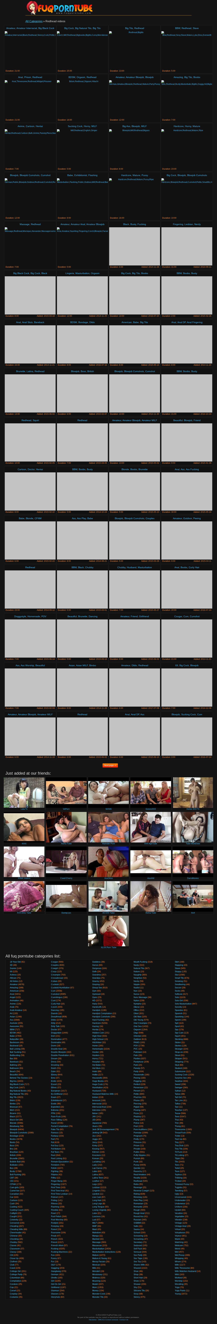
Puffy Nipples (140, 1155)
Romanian (138, 1203)
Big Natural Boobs (18, 1091)
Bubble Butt (15, 1161)
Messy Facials (98, 1261)
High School (98, 1039)
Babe (70, 175)
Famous (54, 1132)
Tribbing (178, 1178)
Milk (94, 1268)
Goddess (96, 962)
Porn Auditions (140, 1129)
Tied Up (178, 1139)
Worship (178, 1281)
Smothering (180, 984)
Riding (137, 1194)
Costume (14, 1297)
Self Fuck (138, 1249)
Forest (54, 1229)
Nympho (137, 1004)
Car (11, 1197)
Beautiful (178, 420)
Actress (13, 975)
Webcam (179, 1245)
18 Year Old (15, 962)
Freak (53, 1236)
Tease (177, 1113)
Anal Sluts (27, 322)
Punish (137, 1158)
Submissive (180, 1071)
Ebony (54, 1074)
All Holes (14, 981)
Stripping (179, 1062)
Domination (56, 1039)
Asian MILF (82, 665)
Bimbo (92, 665)
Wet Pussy (179, 1255)
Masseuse (97, 1245)
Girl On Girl (56, 1284)
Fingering (178, 224)
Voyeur (178, 1236)
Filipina (54, 1174)
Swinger (178, 1087)
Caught (13, 1216)
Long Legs (97, 1203)
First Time (55, 1187)
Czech (54, 1007)
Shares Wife (139, 1265)
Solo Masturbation (183, 1004)
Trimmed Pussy (182, 1184)
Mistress (96, 1278)
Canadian (14, 1194)
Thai (177, 1120)
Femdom (55, 1165)
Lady (94, 1165)
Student (178, 1068)
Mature (196, 126)
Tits (176, 1161)
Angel (12, 997)
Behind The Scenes (19, 1078)
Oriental (137, 1036)
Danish (54, 1013)
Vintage (178, 1223)
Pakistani (138, 1052)
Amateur (10, 28)
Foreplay (55, 1226)
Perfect (137, 1084)
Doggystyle (20, 616)
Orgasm (81, 77)
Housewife (97, 1078)
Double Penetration (60, 1055)
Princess (138, 1142)
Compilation (15, 1281)
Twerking (179, 1190)
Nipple (137, 984)
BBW (177, 28)
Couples (150, 518)
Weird (177, 1249)
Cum (186, 616)
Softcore (178, 994)
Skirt (177, 962)
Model (95, 1284)
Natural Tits (139, 968)
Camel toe (14, 1190)
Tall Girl (178, 1097)
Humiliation (97, 1087)
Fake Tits (55, 1129)
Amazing (178, 77)
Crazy (53, 971)
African (13, 978)
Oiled (136, 1013)
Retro (136, 1184)
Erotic (53, 1081)
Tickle (177, 1136)
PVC (136, 1049)
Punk (136, 1161)
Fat (52, 1142)
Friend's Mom (57, 1245)
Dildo (92, 322)
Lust (94, 1220)
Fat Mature (56, 1149)
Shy (135, 1287)
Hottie (95, 1074)
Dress (53, 1062)
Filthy (53, 1178)
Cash (12, 1203)
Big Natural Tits (83, 28)
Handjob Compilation (102, 1013)
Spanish (178, 1013)
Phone (137, 1100)
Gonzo (95, 965)
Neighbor (138, 978)
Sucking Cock (75, 126)
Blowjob (149, 77)
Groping (96, 984)
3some (13, 968)
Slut (176, 975)
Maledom (96, 1232)
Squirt (36, 420)
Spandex (179, 1010)
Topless (178, 1174)
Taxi (177, 1107)
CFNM (38, 518)
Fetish (54, 1168)
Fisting (54, 1200)
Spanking (179, 1016)
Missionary (97, 1274)
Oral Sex (138, 1026)
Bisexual (14, 1107)
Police (136, 1123)
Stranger (179, 1049)
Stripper (178, 1058)
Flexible (54, 1210)
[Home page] (59, 7)
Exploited (55, 1107)
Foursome (55, 1232)
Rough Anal (139, 1213)
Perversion (139, 1087)
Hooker (95, 1052)
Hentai (39, 126)
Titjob (177, 1158)
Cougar (178, 616)
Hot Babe (96, 1065)
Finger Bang (56, 1181)
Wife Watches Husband (185, 1271)
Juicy (94, 1142)
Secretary (138, 1242)
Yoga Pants (180, 1290)
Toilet (177, 1168)
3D (11, 965)
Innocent (96, 1100)
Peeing (197, 518)
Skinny (137, 1297)
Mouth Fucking (140, 962)
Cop (12, 1287)
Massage (24, 224)
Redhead (139, 28)
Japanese (96, 1123)
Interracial (96, 1103)
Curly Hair (194, 567)
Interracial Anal (99, 1107)
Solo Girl (179, 1000)
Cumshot (46, 175)
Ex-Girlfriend (57, 1094)
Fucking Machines (59, 1252)
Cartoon (30, 126)
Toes (177, 1165)
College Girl (15, 1271)
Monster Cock (98, 1294)
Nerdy (197, 224)
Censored (14, 1223)
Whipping (179, 1258)
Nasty (136, 965)
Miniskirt (96, 1271)
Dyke (53, 1071)
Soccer (178, 987)
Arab (12, 1007)
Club (12, 1265)
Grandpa (96, 978)
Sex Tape (138, 1258)
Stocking (179, 1039)
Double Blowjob (58, 1052)
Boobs (196, 77)
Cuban (54, 981)
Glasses (54, 1294)
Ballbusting (15, 1055)
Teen (177, 1116)
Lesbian (188, 224)
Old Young (138, 1020)
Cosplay (13, 1294)
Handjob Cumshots (101, 1016)
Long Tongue (98, 1207)
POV (43, 616)
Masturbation (82, 273)
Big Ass (126, 126)
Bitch (12, 1110)
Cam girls (14, 1187)
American (127, 322)
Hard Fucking (98, 1020)
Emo (53, 1078)
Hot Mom (96, 1068)
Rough (137, 1210)
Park (136, 1065)
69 (176, 665)
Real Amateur (140, 1174)
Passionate (139, 1074)
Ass (183, 469)
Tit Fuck (178, 1152)
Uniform (178, 1207)
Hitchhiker (97, 1042)
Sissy (136, 1294)
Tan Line (179, 1100)
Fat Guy (54, 1145)
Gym (94, 991)
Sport (177, 1026)
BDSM (71, 77)
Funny (54, 1258)
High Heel (97, 1036)
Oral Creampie (140, 1023)
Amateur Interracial (26, 28)
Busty (133, 224)
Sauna (137, 1229)
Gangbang (56, 1271)
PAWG (137, 1042)
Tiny (177, 1142)
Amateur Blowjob (135, 77)
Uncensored (180, 1197)
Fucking (141, 224)
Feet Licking (56, 1158)
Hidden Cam (98, 1033)
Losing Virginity (99, 1210)
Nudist (137, 987)
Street (177, 1055)
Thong (178, 1126)
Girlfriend (144, 616)
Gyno (94, 997)
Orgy (136, 1033)
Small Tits (179, 978)
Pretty (136, 1139)
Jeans (95, 1126)
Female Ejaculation (60, 1161)
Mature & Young (99, 1258)
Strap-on (179, 1052)
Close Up (14, 1258)
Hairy (94, 1004)
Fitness (54, 1203)
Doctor (31, 469)
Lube (94, 1213)
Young (178, 1294)
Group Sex (97, 987)
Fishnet (54, 1197)
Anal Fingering (194, 322)
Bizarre (13, 1113)
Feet (53, 1155)
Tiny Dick (179, 1145)
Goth (94, 971)
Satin (136, 1226)
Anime (21, 126)
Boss (83, 371)
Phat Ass (138, 1097)
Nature (137, 971)
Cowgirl (54, 968)
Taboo (178, 1094)
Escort (54, 1084)
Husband (131, 567)
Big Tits (97, 28)
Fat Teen (55, 1152)
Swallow (179, 1081)
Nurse (136, 994)
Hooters (96, 1055)
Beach (13, 1071)
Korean (95, 1158)
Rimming (138, 1197)
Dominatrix (56, 1042)
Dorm (53, 1045)
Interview (96, 1110)
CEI (11, 1181)
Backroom (14, 1042)
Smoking (179, 981)
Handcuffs (97, 1007)
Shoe (136, 1271)
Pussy (145, 175)
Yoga (177, 1287)
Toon (177, 1171)
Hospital (96, 1062)
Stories (178, 1045)
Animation (14, 1000)
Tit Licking (179, 1155)
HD (93, 1000)
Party (136, 1071)
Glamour (55, 1290)
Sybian (178, 1091)
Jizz (94, 1136)
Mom (94, 1287)
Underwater (180, 1200)
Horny (87, 126)
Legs (94, 1184)
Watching (179, 1242)
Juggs (95, 1139)
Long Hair (96, 1200)
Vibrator (178, 1220)
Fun (53, 1255)
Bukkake (14, 1165)
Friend (197, 420)
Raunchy (138, 1171)
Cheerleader (16, 1232)
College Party (16, 1274)
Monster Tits (97, 1297)
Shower (137, 1284)
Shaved (137, 1268)
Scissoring (138, 1236)
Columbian (15, 1278)
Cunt (53, 1000)
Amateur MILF (149, 420)
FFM (53, 1113)
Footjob (54, 1223)
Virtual (178, 1229)
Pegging (137, 1081)
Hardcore (179, 126)
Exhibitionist (80, 175)
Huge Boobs (98, 1081)
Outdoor (187, 518)
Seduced (138, 1245)
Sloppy (178, 971)
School (137, 1232)
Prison (27, 77)
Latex (94, 1171)
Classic (13, 1245)
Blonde (125, 469)
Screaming (139, 1239)
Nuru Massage (140, 997)
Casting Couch (17, 1210)
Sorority (178, 1007)
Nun (135, 991)
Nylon (136, 1000)
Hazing (95, 1026)
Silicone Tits (139, 1290)
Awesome (14, 1026)
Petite (136, 1094)
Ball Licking (15, 1049)
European (55, 1091)
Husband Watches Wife (103, 1094)
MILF (94, 126)
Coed (12, 1268)
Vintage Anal (180, 1226)
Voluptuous (180, 1232)
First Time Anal (58, 1190)
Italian (95, 1113)
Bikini (12, 1100)
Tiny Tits (178, 1149)
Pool (136, 1126)
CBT (12, 1178)
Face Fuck (56, 1116)
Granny (95, 981)
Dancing (93, 616)
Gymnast (96, 994)
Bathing (13, 1065)
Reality (137, 1178)
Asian (72, 665)
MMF (94, 1226)
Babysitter (14, 1039)
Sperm (178, 1020)
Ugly (177, 1194)
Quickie (137, 1168)
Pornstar (137, 1132)
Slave (196, 28)
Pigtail (136, 1107)
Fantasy (54, 1136)
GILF (53, 1265)
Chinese (14, 1236)
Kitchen (95, 1152)
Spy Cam (179, 1033)
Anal (20, 77)
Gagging (55, 1268)
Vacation (179, 1213)
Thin (177, 1123)
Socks (177, 991)
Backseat (14, 1045)
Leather (95, 1181)
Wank (177, 1239)
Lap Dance (97, 1168)
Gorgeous (96, 968)
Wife (177, 1265)
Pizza (136, 1113)
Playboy (137, 1116)
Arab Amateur (16, 1010)
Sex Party (138, 1255)
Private (137, 1149)
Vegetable (179, 1216)
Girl (52, 1281)
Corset (13, 1290)
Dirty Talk (55, 1026)
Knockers (96, 1155)
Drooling (55, 1065)
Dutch (53, 1068)
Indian (95, 1097)
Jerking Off (97, 1132)
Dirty (53, 1023)
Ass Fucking (192, 469)
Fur (52, 1261)
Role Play (138, 1200)
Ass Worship (27, 665)
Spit (176, 1023)
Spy (176, 1029)
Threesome (180, 1129)
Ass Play (81, 518)
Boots (12, 1142)
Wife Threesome (182, 1268)
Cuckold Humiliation (60, 987)
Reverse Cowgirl (141, 1190)
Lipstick (95, 1194)
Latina (30, 371)
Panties (137, 1058)
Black (126, 224)
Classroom (15, 1249)
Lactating (96, 1161)
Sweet (178, 1084)
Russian (137, 1220)
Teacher (178, 1110)
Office (136, 1010)
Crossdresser (57, 978)
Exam (53, 1097)
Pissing (137, 1110)
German (54, 1274)
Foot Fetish (56, 1216)
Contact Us (124, 1320)
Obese (137, 1007)
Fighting (54, 1171)
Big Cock (69, 28)
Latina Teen (97, 1178)
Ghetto (54, 1278)
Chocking (14, 1239)
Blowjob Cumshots (30, 175)
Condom (14, 1284)
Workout (178, 1278)
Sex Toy (137, 1261)
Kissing (95, 1149)
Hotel (94, 1071)
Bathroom (14, 1068)
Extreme (55, 1110)
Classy (13, 1252)
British (90, 371)
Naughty (137, 975)
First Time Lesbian (59, 1194)
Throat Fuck (180, 1132)
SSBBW (137, 1223)
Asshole (13, 1023)
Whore (178, 1261)
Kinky (94, 1145)
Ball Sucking (15, 1052)
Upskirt (178, 1210)
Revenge (138, 1187)
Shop (136, 1274)
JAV (94, 1116)
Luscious (96, 1216)
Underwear (180, 1203)
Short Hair (138, 1278)
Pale (136, 1055)
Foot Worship (57, 1220)
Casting (13, 1207)
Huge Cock (97, 1084)
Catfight (13, 1213)
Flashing (92, 175)
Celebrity (14, 1220)
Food (53, 1213)
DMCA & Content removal (108, 1320)
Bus (11, 1168)
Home (95, 1045)
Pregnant (138, 1136)
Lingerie (69, 273)
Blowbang (14, 1126)
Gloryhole (55, 1297)
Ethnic (54, 1087)
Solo (177, 997)
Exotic (54, 1103)
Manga (95, 1236)
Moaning (96, 1281)
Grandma (96, 975)
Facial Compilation (59, 1126)
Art (11, 1013)
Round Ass (139, 1216)
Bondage (83, 322)
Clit (11, 1255)
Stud (177, 1065)
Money (95, 1290)
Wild (177, 1274)
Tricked (178, 1181)
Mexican (96, 1265)
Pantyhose (138, 1062)
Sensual (137, 1252)
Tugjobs (178, 1187)
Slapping (179, 965)
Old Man (137, 1016)
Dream (54, 1058)
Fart (53, 1139)
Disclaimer (93, 1320)
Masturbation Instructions (103, 1252)
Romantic (138, 1207)
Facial (54, 1123)
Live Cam (96, 1197)
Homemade (33, 616)
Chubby (89, 567)
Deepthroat (56, 1016)
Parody (137, 1068)
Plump (137, 1120)
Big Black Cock (46, 28)
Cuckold (55, 984)
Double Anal (56, 1049)
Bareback (39, 322)
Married (95, 1239)
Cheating (14, 1226)
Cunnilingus (56, 997)
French (54, 1239)
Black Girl (14, 1120)
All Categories (34, 21)
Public (136, 1152)
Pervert (137, 1091)
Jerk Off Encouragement (103, 1129)
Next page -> (110, 765)
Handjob (96, 1010)
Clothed (13, 1261)
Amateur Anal (78, 224)
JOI (93, 1120)
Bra (11, 1149)
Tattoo (177, 1103)
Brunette (20, 371)
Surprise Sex (181, 1078)
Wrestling (179, 1284)
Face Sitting (56, 1120)
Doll (53, 1036)
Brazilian (14, 1152)
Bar (11, 1058)
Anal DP (181, 322)
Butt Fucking (15, 1174)
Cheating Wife (16, 1229)
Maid (94, 1229)
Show (136, 1281)
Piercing (137, 1103)
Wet (176, 1252)
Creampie (55, 975)
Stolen (178, 1042)
